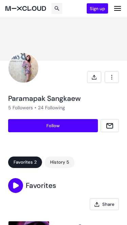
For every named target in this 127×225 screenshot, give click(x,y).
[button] (15, 185)
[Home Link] (25, 8)
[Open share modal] (94, 77)
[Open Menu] (117, 8)
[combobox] (112, 77)
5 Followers (20, 108)
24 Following (51, 108)
